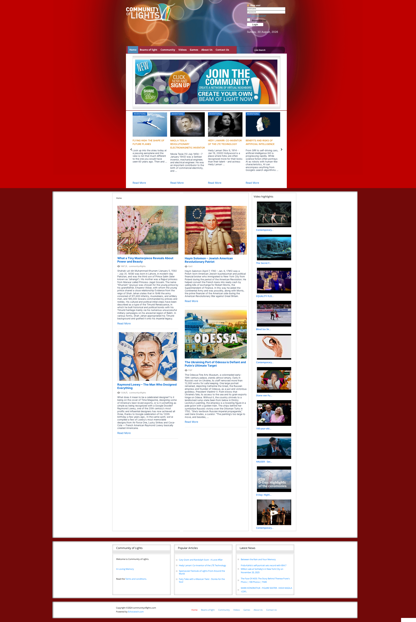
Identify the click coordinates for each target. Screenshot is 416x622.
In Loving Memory (125, 568)
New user (255, 5)
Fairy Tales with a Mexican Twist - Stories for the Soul (202, 580)
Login (255, 24)
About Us (206, 49)
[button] (131, 149)
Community (168, 49)
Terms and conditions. (131, 578)
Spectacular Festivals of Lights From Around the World (202, 572)
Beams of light (148, 49)
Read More (139, 182)
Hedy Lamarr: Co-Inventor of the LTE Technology (202, 565)
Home (132, 49)
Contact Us (222, 49)
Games (194, 49)
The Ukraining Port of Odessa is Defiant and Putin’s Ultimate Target (215, 363)
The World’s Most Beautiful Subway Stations (219, 144)
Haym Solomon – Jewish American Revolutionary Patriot (209, 260)
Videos (182, 49)
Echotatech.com (130, 611)
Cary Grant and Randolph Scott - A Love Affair (201, 559)
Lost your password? (256, 16)
